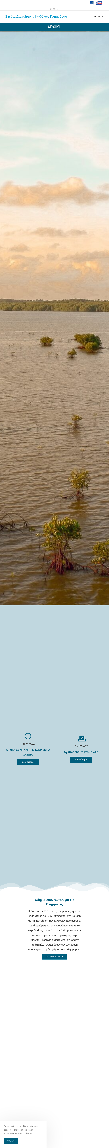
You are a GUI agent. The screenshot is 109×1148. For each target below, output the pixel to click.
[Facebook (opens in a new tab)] (54, 8)
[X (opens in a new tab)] (51, 8)
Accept (11, 1141)
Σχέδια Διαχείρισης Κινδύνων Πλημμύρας (36, 16)
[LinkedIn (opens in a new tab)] (57, 8)
